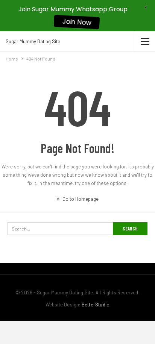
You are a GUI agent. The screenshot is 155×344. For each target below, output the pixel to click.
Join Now (76, 22)
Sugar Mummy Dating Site (33, 41)
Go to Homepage (80, 199)
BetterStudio (95, 305)
